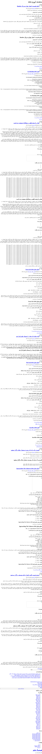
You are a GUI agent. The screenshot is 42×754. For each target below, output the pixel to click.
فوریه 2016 (38, 727)
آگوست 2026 (38, 694)
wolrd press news (39, 446)
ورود (39, 744)
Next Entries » (39, 668)
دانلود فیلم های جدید (36, 739)
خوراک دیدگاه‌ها (37, 746)
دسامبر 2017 (38, 708)
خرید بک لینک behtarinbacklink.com (36, 681)
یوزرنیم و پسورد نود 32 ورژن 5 (37, 331)
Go (31, 669)
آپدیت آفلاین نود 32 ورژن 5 (37, 569)
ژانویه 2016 (38, 728)
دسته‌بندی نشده (37, 740)
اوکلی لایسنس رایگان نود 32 (37, 684)
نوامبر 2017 (38, 709)
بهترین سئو (40, 686)
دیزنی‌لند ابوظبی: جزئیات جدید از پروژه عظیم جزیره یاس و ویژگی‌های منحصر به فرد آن (25, 675)
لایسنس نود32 (39, 682)
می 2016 (38, 724)
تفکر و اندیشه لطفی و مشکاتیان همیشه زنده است (26, 123)
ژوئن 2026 (38, 696)
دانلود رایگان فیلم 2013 (36, 735)
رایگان (41, 687)
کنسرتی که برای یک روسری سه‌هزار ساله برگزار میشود (25, 450)
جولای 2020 (38, 703)
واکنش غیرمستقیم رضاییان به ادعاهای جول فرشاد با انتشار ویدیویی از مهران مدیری (26, 677)
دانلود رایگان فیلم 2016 (32, 271)
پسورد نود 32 (40, 683)
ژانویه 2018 (38, 707)
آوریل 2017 (38, 716)
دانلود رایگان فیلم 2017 (36, 738)
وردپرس (38, 747)
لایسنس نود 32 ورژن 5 (38, 66)
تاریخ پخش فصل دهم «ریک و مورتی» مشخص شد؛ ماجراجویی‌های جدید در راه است (26, 676)
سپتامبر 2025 (37, 702)
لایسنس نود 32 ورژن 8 (38, 422)
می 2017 (38, 715)
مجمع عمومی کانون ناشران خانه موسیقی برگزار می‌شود (24, 575)
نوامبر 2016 (38, 719)
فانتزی (41, 571)
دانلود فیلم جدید (39, 332)
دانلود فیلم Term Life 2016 (32, 269)
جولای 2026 (38, 695)
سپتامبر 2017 (37, 711)
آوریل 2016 (38, 725)
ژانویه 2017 (38, 717)
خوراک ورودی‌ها (37, 745)
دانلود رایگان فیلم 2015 (32, 73)
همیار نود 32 (40, 685)
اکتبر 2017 (38, 710)
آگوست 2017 (38, 712)
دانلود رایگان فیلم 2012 (36, 734)
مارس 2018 (38, 705)
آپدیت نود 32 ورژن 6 (38, 444)
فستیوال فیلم (37, 750)
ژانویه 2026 (38, 698)
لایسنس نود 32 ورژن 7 (38, 117)
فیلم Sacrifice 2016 (34, 427)
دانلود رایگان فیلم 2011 (36, 733)
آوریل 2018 (38, 704)
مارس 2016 (38, 726)
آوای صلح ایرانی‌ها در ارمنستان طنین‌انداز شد (27, 336)
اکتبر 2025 (38, 701)
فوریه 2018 (38, 706)
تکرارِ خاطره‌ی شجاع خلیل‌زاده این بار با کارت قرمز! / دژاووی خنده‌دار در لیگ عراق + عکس (24, 673)
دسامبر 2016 (38, 718)
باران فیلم (34, 8)
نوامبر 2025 (38, 700)
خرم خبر (40, 119)
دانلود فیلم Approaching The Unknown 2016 (27, 468)
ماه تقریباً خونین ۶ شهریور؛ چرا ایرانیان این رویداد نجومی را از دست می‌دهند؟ (27, 674)
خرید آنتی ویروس (21, 688)
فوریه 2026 (38, 697)
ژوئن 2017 (38, 714)
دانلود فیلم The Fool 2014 (32, 362)
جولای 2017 (38, 713)
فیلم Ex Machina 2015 (33, 71)
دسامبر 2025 (38, 699)
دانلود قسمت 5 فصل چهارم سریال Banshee (28, 6)
